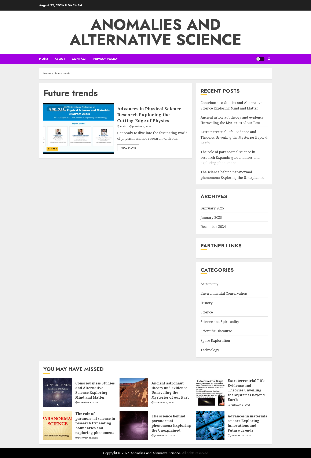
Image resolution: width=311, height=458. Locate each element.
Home (43, 59)
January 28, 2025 (164, 435)
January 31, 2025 (88, 437)
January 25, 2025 (241, 435)
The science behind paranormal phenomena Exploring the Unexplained (171, 423)
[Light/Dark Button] (260, 59)
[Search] (269, 59)
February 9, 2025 (88, 402)
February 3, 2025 (240, 404)
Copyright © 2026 (117, 453)
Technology (210, 350)
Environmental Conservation (224, 293)
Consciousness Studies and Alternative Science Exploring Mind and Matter (95, 390)
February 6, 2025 (164, 402)
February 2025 (212, 208)
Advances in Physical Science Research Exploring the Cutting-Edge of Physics (149, 114)
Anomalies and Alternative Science (155, 32)
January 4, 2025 (141, 126)
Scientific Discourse (216, 331)
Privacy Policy (105, 59)
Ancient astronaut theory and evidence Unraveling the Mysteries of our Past (170, 390)
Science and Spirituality (220, 321)
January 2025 (211, 217)
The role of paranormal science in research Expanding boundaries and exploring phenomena (230, 157)
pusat (123, 126)
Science (52, 148)
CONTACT (79, 59)
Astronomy (209, 284)
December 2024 (213, 226)
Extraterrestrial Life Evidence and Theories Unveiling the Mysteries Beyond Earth (234, 137)
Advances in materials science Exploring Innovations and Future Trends (247, 423)
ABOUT (60, 59)
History (207, 303)
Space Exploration (215, 340)
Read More (128, 148)
